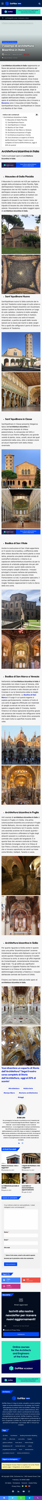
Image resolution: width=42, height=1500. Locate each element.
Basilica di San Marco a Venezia (19, 130)
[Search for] (39, 4)
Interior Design (29, 1442)
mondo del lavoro (20, 1446)
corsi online (21, 1439)
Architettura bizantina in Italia (15, 117)
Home (5, 23)
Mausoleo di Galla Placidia (17, 120)
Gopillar (29, 1439)
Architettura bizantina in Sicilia (19, 135)
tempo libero (10, 1093)
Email (6, 1240)
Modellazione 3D (7, 1446)
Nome (6, 1232)
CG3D (4, 1439)
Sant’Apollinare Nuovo (16, 122)
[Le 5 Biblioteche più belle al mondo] (11, 1178)
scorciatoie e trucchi (8, 1453)
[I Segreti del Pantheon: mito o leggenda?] (31, 1158)
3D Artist (5, 1435)
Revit (20, 1449)
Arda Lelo (7, 54)
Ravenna (5, 103)
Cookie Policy (33, 1483)
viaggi (21, 1097)
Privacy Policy (16, 1330)
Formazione (16, 1483)
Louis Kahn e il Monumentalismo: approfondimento (28, 1188)
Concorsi (24, 1483)
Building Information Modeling (28, 1435)
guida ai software (7, 1442)
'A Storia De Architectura (25, 23)
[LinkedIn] (19, 1143)
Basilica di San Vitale (15, 127)
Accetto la (7, 1330)
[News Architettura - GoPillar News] (13, 3)
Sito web (7, 1247)
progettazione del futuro (9, 1449)
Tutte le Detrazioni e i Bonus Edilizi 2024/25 (19, 18)
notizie (30, 1446)
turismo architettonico (29, 1093)
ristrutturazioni (29, 1449)
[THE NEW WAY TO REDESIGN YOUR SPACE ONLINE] (21, 11)
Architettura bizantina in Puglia (19, 132)
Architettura (12, 23)
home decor (18, 1442)
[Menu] (3, 4)
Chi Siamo (8, 1483)
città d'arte (28, 1088)
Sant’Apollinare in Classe (17, 125)
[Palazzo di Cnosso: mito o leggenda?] (11, 1158)
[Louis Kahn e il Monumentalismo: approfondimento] (31, 1178)
